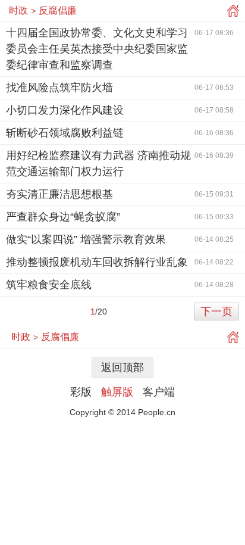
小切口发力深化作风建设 (65, 110)
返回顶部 (122, 367)
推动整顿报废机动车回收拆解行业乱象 (97, 262)
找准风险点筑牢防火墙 (59, 88)
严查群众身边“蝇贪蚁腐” (63, 217)
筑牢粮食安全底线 (49, 285)
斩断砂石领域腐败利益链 (65, 133)
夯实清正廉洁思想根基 (59, 194)
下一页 (216, 311)
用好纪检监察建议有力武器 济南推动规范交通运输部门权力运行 (98, 163)
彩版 (81, 392)
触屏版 (117, 392)
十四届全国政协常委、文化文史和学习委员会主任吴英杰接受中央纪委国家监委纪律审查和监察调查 (97, 49)
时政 (18, 10)
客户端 (159, 392)
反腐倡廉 (58, 10)
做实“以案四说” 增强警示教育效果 (86, 239)
